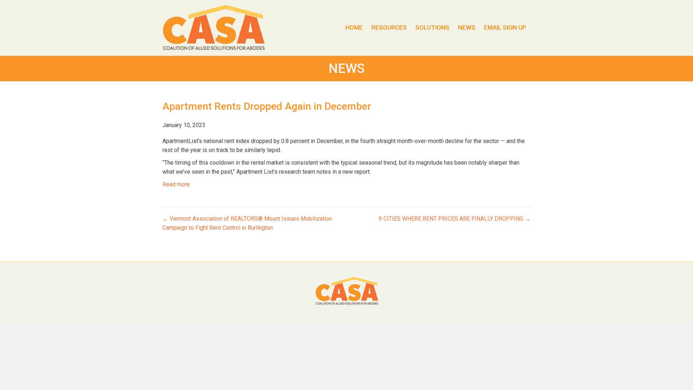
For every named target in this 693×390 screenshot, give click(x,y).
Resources (389, 27)
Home (354, 27)
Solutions (432, 27)
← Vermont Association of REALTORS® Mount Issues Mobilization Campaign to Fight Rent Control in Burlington (247, 223)
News (466, 27)
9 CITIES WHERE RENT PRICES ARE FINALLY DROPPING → (455, 218)
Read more (176, 184)
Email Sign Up (505, 27)
